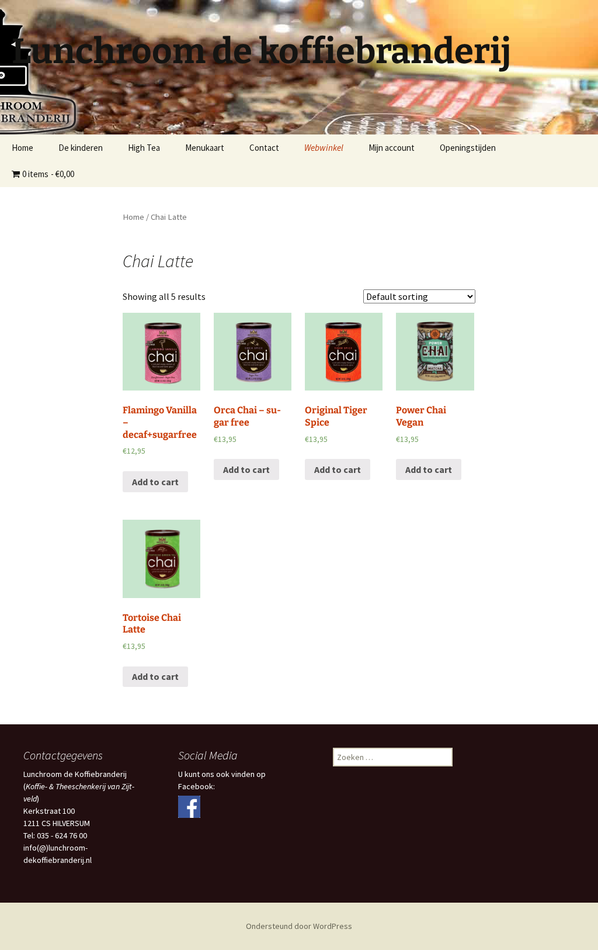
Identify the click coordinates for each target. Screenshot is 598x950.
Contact (264, 147)
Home (22, 147)
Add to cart (155, 482)
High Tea (144, 147)
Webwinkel (323, 147)
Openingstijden (468, 147)
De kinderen (80, 147)
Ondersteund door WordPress (299, 926)
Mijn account (391, 147)
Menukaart (204, 147)
